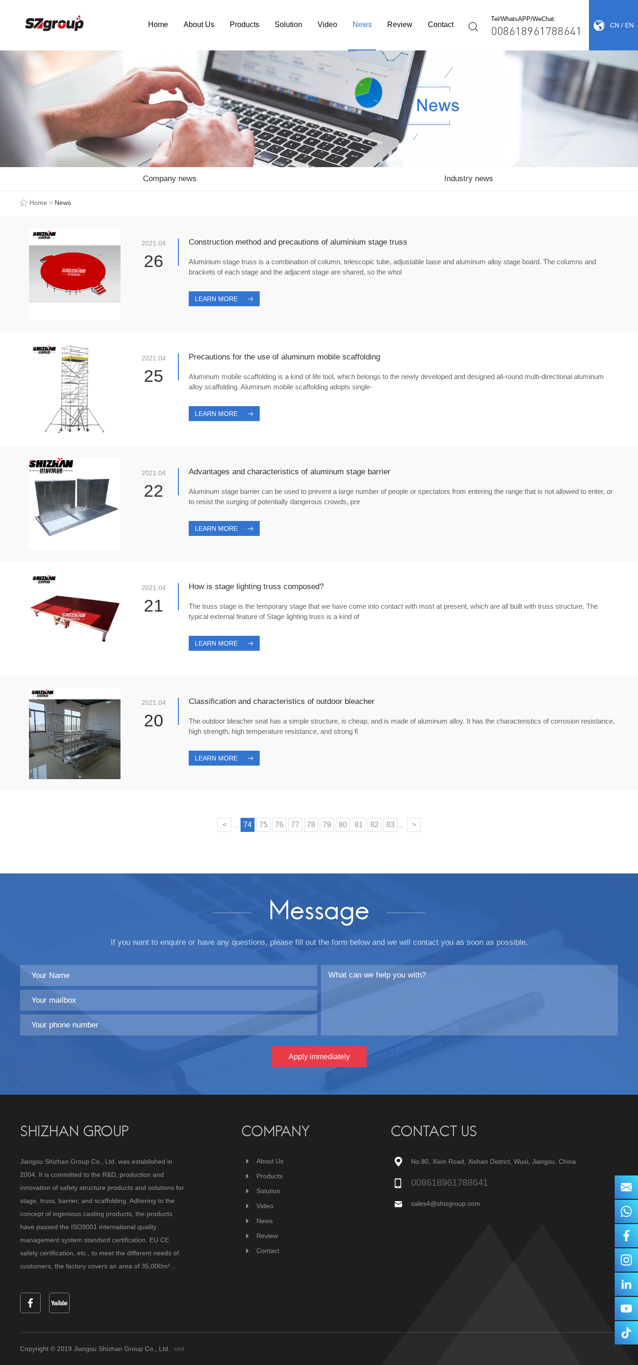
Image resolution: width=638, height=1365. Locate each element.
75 (263, 825)
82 (374, 825)
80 (343, 825)
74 (247, 825)
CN (614, 25)
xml (179, 1348)
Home (158, 24)
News (362, 24)
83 (390, 825)
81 (358, 825)
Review (399, 24)
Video (327, 24)
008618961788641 (536, 30)
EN (629, 25)
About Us (199, 24)
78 (311, 825)
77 (295, 825)
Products (244, 24)
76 (279, 825)
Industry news (468, 178)
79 (327, 825)
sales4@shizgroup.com (445, 1203)
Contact (441, 24)
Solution (288, 24)
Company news (170, 178)
